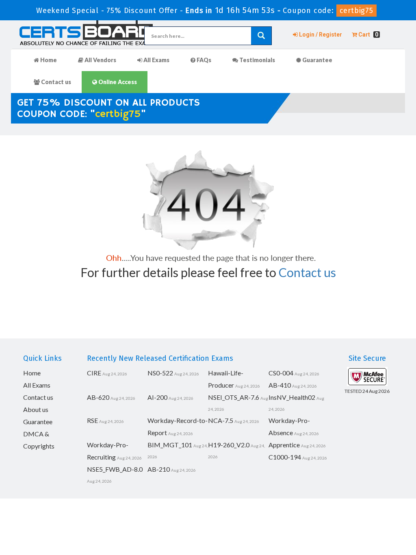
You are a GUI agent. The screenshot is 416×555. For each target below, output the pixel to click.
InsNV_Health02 (292, 397)
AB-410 (280, 385)
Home (48, 59)
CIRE (94, 373)
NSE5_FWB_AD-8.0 (115, 469)
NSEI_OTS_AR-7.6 (233, 397)
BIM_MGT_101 (169, 445)
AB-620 (98, 397)
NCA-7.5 (220, 420)
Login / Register (320, 34)
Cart (367, 34)
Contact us (55, 81)
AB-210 (158, 469)
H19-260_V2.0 (228, 445)
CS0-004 (281, 373)
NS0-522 (160, 373)
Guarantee (316, 59)
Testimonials (256, 59)
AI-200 (157, 397)
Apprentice (284, 445)
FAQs (203, 59)
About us (35, 409)
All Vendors (99, 59)
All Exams (155, 59)
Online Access (117, 81)
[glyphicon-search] (261, 36)
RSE (92, 420)
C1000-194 (285, 457)
